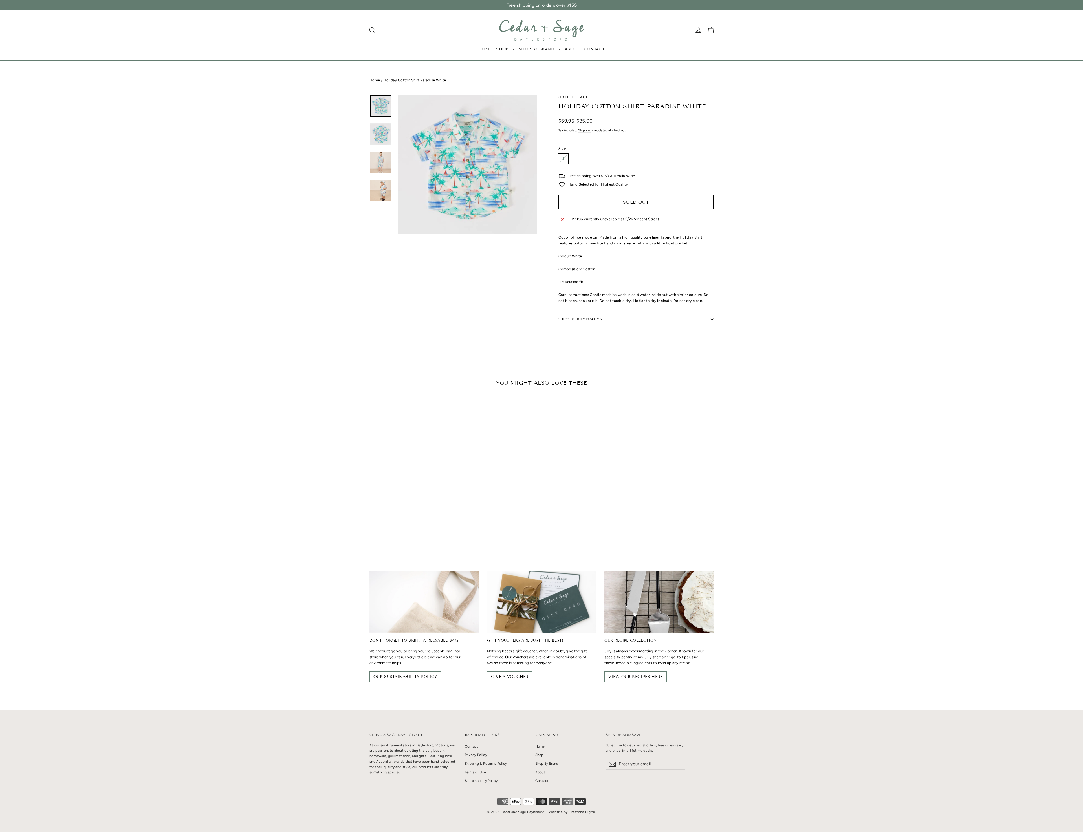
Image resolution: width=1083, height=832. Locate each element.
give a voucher (510, 676)
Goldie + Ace (573, 97)
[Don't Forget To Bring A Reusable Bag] (424, 601)
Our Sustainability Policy (405, 676)
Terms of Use (475, 772)
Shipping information (580, 319)
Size (562, 149)
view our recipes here (635, 676)
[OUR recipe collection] (659, 601)
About (572, 49)
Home (485, 49)
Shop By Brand (537, 49)
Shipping (585, 130)
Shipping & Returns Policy (486, 764)
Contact (594, 49)
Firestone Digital (582, 812)
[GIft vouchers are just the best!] (541, 601)
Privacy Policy (476, 755)
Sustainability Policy (481, 781)
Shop (503, 49)
